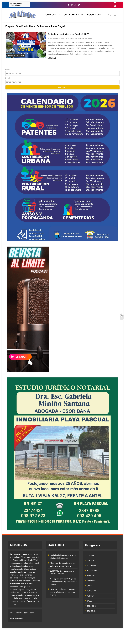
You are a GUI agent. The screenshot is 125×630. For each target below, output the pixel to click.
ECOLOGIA (91, 565)
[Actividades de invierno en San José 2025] (26, 45)
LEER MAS (52, 58)
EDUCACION (92, 570)
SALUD (89, 601)
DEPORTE (90, 560)
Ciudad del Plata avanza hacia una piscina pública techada (63, 556)
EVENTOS (11, 55)
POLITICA (90, 596)
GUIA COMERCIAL (72, 14)
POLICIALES (91, 590)
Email (7, 78)
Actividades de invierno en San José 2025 (68, 34)
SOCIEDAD (20, 55)
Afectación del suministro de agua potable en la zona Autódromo (63, 564)
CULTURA (90, 555)
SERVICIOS (91, 606)
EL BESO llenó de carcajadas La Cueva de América (62, 572)
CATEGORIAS (52, 14)
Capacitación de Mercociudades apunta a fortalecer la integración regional (62, 592)
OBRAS (89, 585)
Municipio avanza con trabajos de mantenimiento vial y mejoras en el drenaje (63, 581)
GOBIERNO (91, 580)
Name (7, 69)
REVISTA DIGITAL (94, 14)
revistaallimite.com (57, 38)
